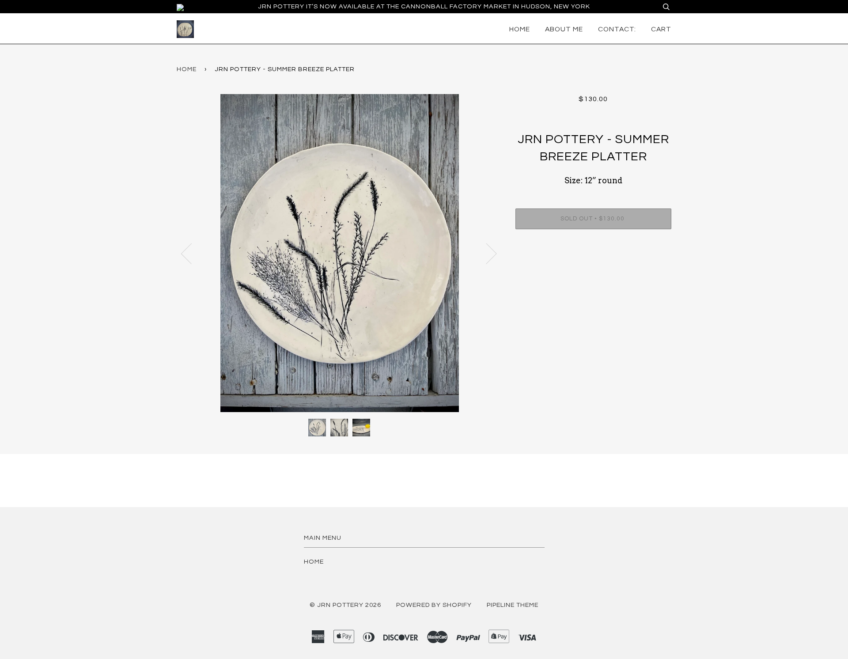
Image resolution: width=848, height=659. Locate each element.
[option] (339, 253)
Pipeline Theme (512, 605)
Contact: (617, 29)
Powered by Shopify (434, 605)
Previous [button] (192, 253)
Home (519, 29)
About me (564, 29)
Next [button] (486, 253)
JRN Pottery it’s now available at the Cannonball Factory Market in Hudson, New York (424, 6)
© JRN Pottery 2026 (345, 605)
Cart (661, 29)
